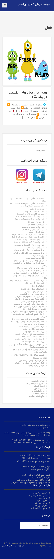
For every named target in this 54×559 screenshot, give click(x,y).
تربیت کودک (39, 386)
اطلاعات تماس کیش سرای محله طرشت (28, 237)
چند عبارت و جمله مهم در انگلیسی (29, 296)
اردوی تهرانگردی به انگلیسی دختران (28, 273)
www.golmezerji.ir (40, 469)
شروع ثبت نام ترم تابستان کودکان (29, 239)
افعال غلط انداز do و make (32, 289)
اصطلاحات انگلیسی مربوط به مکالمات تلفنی (26, 203)
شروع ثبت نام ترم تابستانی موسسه (29, 242)
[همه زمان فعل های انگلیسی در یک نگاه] (27, 61)
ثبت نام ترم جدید (36, 232)
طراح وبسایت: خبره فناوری (13, 546)
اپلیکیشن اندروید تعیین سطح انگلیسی (27, 311)
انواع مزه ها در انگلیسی (34, 211)
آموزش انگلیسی (38, 381)
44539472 (17, 443)
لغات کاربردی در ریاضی (34, 324)
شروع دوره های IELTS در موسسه (29, 245)
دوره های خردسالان (36, 224)
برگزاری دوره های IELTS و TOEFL (28, 253)
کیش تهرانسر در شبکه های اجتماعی (29, 363)
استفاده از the (38, 286)
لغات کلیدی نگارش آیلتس (33, 329)
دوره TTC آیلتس (36, 209)
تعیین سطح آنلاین (42, 475)
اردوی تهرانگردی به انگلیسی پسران (29, 260)
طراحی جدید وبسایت (35, 365)
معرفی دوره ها (39, 393)
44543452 (17, 440)
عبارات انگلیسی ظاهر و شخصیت (30, 214)
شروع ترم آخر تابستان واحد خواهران (28, 216)
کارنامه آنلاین (28, 475)
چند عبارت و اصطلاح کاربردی (32, 206)
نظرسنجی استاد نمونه (35, 258)
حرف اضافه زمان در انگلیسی (32, 294)
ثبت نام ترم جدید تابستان (33, 229)
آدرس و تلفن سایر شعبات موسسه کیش (33, 480)
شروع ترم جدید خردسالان (33, 227)
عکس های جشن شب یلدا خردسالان (29, 304)
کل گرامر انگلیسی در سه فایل (31, 360)
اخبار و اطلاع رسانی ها (35, 383)
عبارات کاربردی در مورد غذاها (31, 326)
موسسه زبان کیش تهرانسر (34, 4)
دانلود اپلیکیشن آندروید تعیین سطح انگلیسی (30, 482)
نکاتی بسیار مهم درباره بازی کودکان (29, 299)
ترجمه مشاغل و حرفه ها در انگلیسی (29, 339)
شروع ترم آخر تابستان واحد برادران (29, 219)
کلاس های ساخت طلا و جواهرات (31, 270)
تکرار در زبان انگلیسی (34, 291)
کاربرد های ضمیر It (36, 222)
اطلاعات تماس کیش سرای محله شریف (28, 234)
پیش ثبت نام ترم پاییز (34, 331)
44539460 (28, 443)
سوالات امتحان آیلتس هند (33, 336)
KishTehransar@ (30, 458)
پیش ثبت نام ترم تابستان (33, 341)
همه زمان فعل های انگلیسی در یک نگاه (27, 321)
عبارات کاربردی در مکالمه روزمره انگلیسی (26, 280)
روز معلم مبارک (37, 255)
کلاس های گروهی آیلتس (34, 283)
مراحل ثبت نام (38, 391)
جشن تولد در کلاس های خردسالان (30, 268)
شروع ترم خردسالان (35, 247)
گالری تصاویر (39, 388)
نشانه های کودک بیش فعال (32, 301)
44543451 (28, 440)
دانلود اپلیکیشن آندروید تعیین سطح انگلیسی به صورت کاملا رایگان (30, 307)
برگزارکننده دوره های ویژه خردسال (29, 250)
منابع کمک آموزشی (37, 396)
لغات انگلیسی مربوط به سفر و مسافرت (28, 319)
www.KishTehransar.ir (31, 455)
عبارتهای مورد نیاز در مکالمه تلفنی (30, 334)
